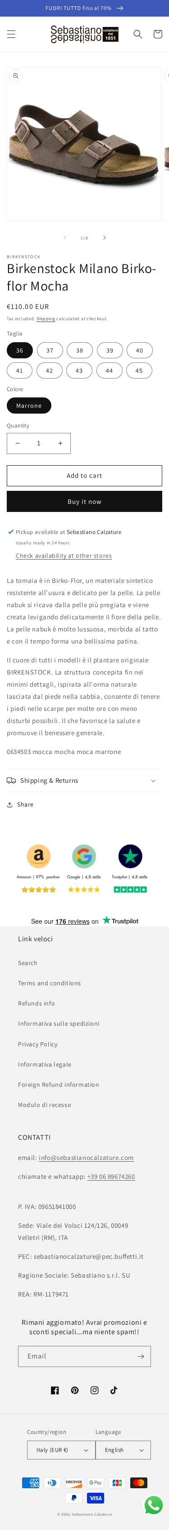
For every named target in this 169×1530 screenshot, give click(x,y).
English (114, 1450)
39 (110, 350)
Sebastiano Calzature (92, 1514)
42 (49, 370)
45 (139, 370)
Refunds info (36, 1003)
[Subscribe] (141, 1356)
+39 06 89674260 (111, 1176)
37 (50, 350)
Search (28, 963)
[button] (11, 34)
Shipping (46, 319)
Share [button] (25, 804)
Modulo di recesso (44, 1105)
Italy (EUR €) (52, 1450)
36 (19, 350)
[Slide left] (65, 237)
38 (79, 350)
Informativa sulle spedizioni (59, 1023)
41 (19, 370)
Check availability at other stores (64, 555)
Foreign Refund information (59, 1084)
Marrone (29, 405)
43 (79, 370)
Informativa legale (45, 1064)
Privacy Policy (37, 1044)
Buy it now (85, 501)
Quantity (18, 425)
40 (139, 350)
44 (109, 370)
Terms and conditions (49, 983)
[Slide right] (104, 237)
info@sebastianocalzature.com (86, 1157)
